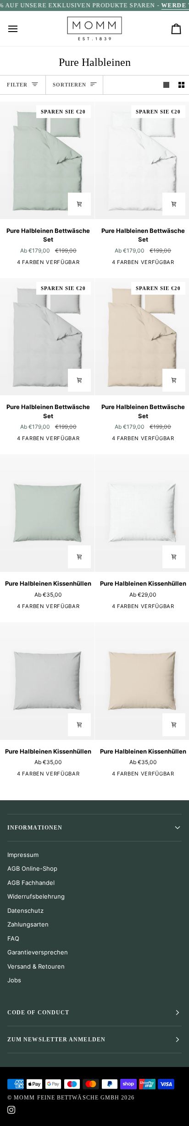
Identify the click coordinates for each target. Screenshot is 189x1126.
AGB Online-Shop (32, 868)
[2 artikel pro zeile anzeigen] (181, 84)
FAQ (13, 938)
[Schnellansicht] (79, 204)
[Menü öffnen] (21, 28)
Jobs (14, 980)
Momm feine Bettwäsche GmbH (66, 1097)
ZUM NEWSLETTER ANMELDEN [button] (56, 1039)
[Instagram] (11, 1110)
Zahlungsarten (28, 924)
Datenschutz (25, 910)
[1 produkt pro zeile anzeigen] (166, 84)
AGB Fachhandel (31, 882)
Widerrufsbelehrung (36, 896)
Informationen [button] (34, 827)
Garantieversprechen (37, 952)
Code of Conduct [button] (38, 1012)
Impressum (23, 854)
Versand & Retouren (36, 966)
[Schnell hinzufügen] (79, 556)
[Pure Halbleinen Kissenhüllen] (47, 513)
